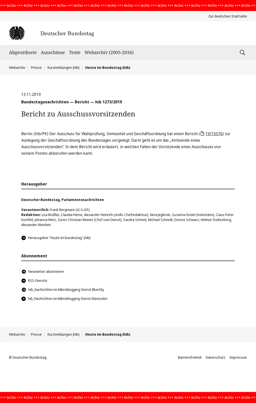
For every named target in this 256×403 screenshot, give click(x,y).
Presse (36, 67)
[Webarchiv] (51, 33)
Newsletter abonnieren (46, 271)
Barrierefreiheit (190, 357)
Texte (74, 52)
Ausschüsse (53, 52)
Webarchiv (17, 67)
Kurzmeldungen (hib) (64, 67)
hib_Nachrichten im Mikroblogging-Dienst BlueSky (66, 289)
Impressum (238, 357)
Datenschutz (216, 357)
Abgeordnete (23, 52)
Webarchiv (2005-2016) (109, 52)
